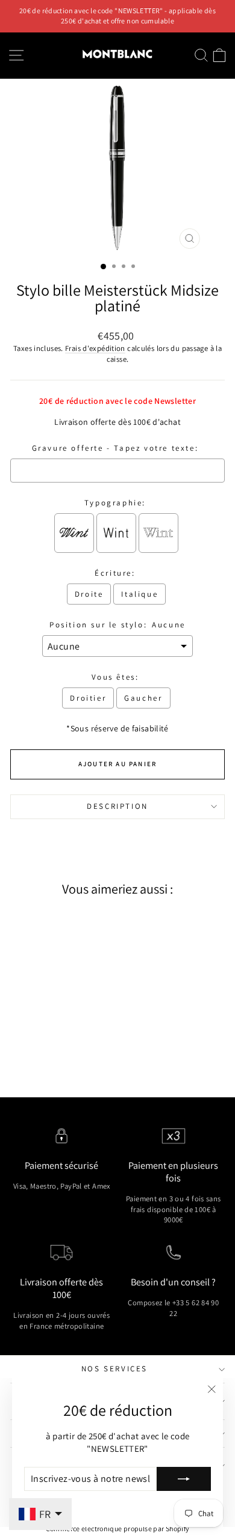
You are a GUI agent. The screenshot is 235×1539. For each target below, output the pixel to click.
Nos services (114, 1369)
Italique (139, 594)
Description (117, 806)
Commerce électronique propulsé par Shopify (118, 1528)
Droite (89, 594)
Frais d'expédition (95, 348)
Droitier (88, 698)
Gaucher (143, 698)
